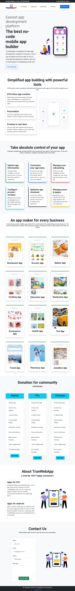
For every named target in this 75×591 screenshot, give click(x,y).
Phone (15, 556)
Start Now (15, 456)
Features (34, 6)
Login (58, 1)
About (67, 1)
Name (14, 540)
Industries (43, 6)
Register (62, 1)
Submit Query (24, 578)
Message (15, 563)
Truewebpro (37, 589)
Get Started (11, 67)
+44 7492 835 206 (24, 1)
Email (14, 548)
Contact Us (64, 6)
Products (24, 6)
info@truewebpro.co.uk (12, 1)
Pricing (53, 6)
